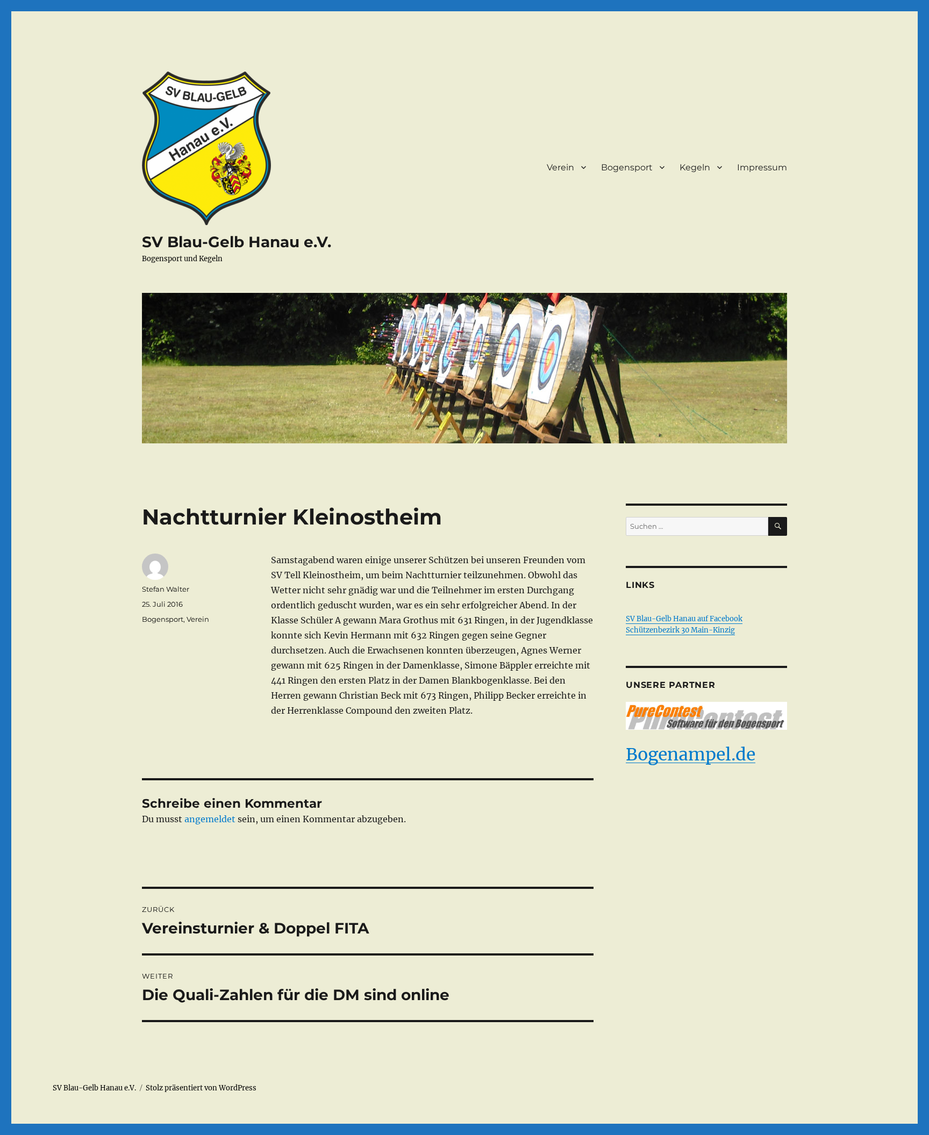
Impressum (762, 167)
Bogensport (627, 167)
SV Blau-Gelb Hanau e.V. (236, 242)
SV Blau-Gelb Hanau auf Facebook (684, 618)
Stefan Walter (165, 589)
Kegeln (695, 167)
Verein (560, 167)
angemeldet (209, 819)
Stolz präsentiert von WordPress (201, 1088)
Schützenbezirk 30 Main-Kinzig (680, 630)
